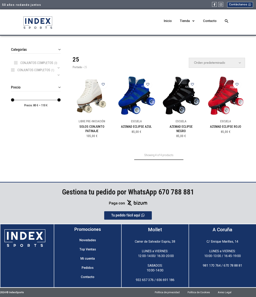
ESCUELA (136, 121)
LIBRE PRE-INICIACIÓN (92, 121)
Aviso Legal (224, 292)
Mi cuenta (87, 258)
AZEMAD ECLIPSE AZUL (136, 127)
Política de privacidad (167, 292)
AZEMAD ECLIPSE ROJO (225, 127)
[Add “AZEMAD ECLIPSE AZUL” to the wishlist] (148, 84)
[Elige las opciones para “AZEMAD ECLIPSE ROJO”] (239, 94)
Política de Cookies (199, 292)
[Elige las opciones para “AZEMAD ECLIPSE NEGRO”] (194, 94)
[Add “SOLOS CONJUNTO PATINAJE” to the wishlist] (103, 84)
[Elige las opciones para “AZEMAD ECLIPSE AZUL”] (150, 94)
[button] (227, 21)
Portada (77, 67)
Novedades (87, 240)
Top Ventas (87, 249)
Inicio (168, 21)
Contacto (210, 21)
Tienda (185, 21)
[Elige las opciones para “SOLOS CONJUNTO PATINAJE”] (105, 94)
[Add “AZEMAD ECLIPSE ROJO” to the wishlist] (237, 84)
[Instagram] (220, 4)
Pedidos (88, 268)
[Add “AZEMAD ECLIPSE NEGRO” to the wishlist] (192, 84)
